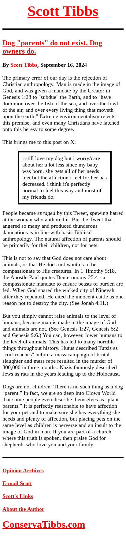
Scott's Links (17, 496)
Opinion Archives (23, 470)
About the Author (23, 509)
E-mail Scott (17, 483)
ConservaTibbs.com (43, 524)
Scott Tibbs (63, 11)
